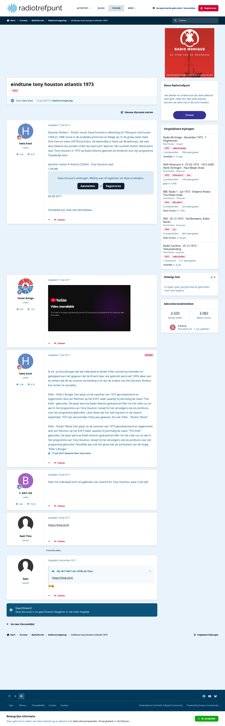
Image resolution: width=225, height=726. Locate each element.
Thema (22, 705)
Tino (89, 571)
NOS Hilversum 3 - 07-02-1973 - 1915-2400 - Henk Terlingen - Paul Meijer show (189, 166)
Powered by (202, 705)
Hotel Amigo (26, 298)
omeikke (167, 156)
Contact (52, 705)
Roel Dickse (168, 143)
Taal (11, 705)
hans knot (27, 100)
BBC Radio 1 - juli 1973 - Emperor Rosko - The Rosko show (187, 193)
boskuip (182, 325)
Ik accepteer (208, 718)
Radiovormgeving (62, 100)
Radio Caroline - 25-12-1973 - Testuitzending (180, 247)
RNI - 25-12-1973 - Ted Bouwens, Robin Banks (186, 220)
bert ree (27, 493)
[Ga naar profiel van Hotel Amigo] (25, 286)
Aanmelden (88, 186)
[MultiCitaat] (49, 220)
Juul (165, 183)
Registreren (113, 186)
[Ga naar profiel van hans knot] (12, 100)
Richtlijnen (123, 721)
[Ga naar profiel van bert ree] (25, 480)
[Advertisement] (82, 51)
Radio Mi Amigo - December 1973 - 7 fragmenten (184, 139)
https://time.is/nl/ (58, 525)
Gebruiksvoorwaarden (85, 721)
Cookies (64, 705)
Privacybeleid (38, 705)
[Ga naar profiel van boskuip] (173, 327)
